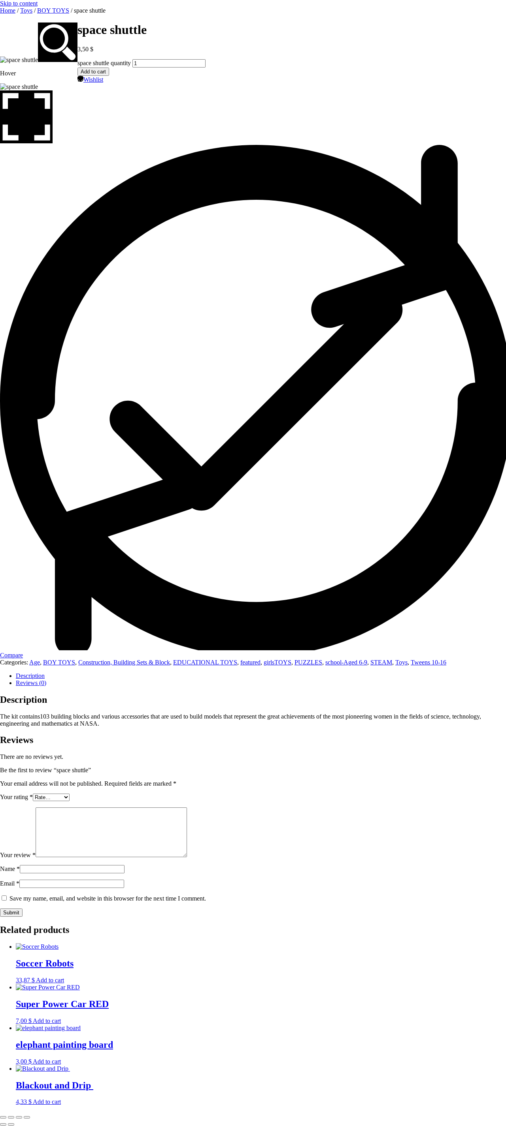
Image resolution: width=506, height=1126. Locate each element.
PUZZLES (308, 662)
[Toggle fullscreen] (11, 1117)
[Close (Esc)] (27, 1117)
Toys (26, 10)
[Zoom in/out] (3, 1117)
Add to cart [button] (50, 980)
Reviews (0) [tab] (31, 682)
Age (34, 662)
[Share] (19, 1117)
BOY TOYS (53, 10)
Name (10, 868)
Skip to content (19, 3)
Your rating (16, 797)
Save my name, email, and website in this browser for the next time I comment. (107, 898)
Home (7, 10)
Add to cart (93, 72)
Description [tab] (30, 675)
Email (9, 883)
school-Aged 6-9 (346, 662)
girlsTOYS (277, 662)
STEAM (381, 662)
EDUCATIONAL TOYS (205, 662)
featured (250, 662)
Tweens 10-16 (428, 662)
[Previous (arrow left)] (3, 1124)
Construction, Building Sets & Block (124, 662)
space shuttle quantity (104, 63)
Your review (18, 855)
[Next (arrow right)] (11, 1124)
